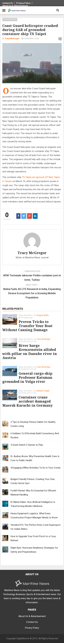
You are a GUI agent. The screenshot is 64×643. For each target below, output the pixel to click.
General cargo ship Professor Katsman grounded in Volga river (27, 377)
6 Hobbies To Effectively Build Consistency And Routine (35, 435)
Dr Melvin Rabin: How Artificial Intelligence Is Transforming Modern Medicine (33, 504)
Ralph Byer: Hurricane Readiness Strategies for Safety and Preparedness (34, 549)
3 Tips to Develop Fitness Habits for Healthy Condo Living (33, 424)
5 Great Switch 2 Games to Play (27, 444)
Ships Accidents (9, 19)
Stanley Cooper (43, 391)
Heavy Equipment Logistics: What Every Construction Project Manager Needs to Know (34, 515)
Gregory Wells (43, 315)
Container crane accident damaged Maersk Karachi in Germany (27, 401)
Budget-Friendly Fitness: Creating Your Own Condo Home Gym (33, 481)
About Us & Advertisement (15, 5)
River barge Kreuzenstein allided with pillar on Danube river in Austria (29, 351)
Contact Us (7, 3)
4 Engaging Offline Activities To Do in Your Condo (36, 467)
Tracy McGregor (32, 252)
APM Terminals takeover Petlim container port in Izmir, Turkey (32, 277)
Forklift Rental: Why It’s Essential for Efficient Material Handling (33, 492)
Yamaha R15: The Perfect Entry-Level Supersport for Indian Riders (35, 526)
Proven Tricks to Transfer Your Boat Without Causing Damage (27, 325)
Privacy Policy (23, 3)
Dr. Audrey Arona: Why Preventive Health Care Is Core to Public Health (35, 458)
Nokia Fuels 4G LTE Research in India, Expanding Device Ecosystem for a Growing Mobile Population (32, 293)
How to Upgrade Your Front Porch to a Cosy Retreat (33, 538)
